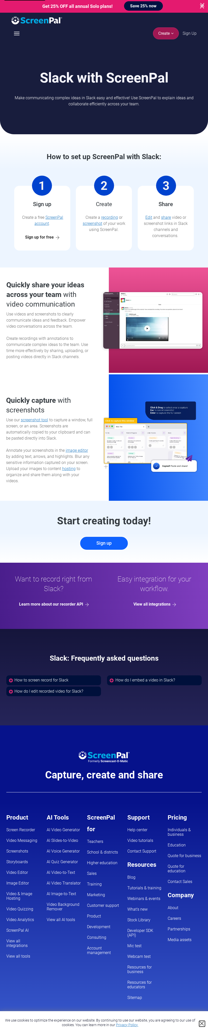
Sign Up (190, 33)
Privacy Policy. (127, 1025)
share (166, 217)
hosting (69, 468)
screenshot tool (34, 420)
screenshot (92, 223)
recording (109, 217)
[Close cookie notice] (202, 1023)
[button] (53, 680)
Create (164, 33)
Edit (148, 217)
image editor (77, 450)
